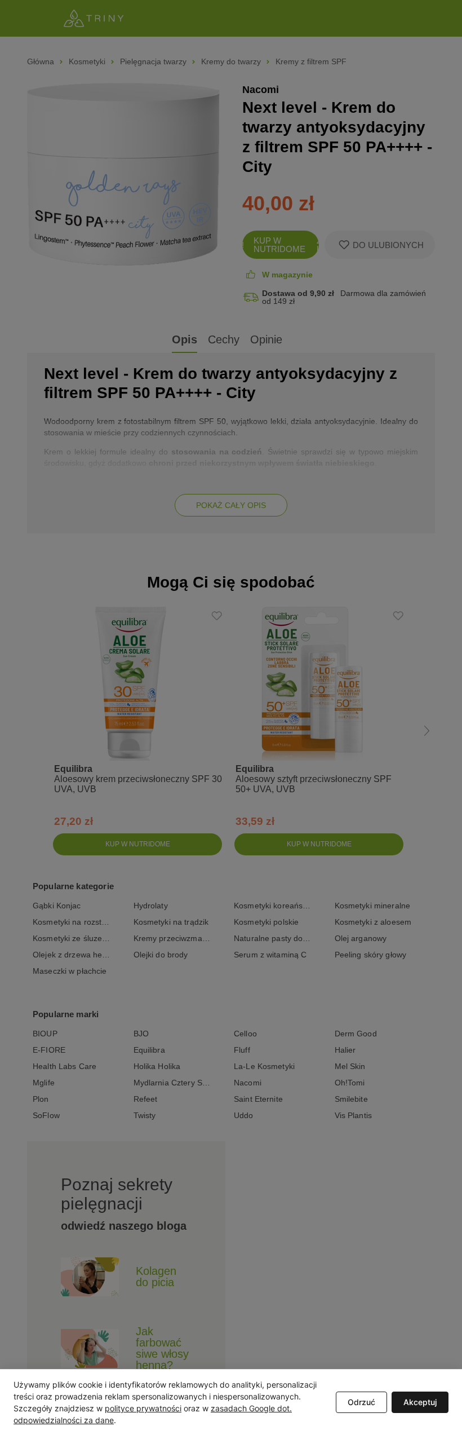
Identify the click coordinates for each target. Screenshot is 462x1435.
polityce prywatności (143, 1408)
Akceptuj (420, 1402)
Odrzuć (361, 1402)
